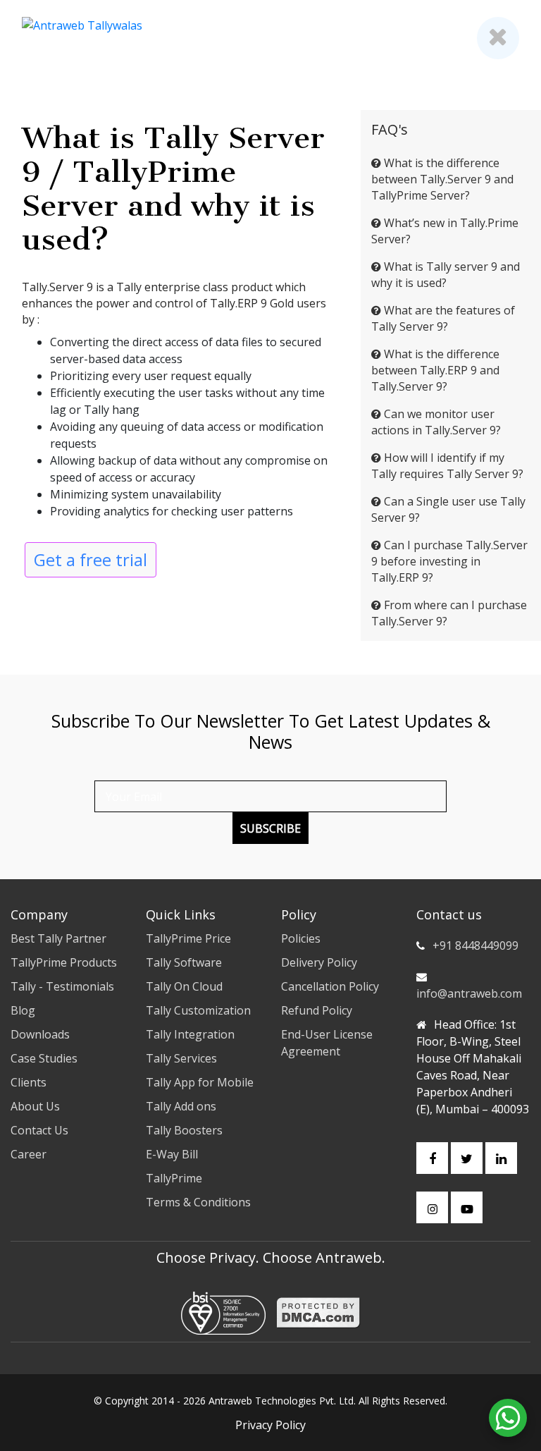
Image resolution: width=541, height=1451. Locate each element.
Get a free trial (90, 559)
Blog (23, 1010)
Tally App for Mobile (200, 1082)
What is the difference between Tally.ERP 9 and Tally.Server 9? (435, 370)
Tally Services (181, 1058)
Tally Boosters (184, 1130)
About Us (35, 1106)
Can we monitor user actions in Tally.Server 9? (436, 422)
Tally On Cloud (184, 986)
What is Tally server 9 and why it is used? (445, 274)
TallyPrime (174, 1178)
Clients (28, 1082)
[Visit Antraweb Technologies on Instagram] (432, 1207)
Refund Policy (316, 1010)
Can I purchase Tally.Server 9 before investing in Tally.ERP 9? (449, 561)
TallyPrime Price (188, 938)
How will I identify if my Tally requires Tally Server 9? (447, 466)
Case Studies (44, 1058)
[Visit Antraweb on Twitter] (467, 1158)
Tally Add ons (181, 1106)
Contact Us (39, 1130)
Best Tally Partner (58, 938)
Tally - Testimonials (62, 986)
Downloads (40, 1034)
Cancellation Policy (330, 986)
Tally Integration (190, 1034)
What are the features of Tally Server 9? (443, 318)
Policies (301, 938)
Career (28, 1154)
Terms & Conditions (198, 1202)
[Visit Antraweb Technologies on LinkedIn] (501, 1158)
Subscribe (270, 828)
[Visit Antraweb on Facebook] (432, 1158)
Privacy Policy (270, 1425)
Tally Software (184, 962)
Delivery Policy (319, 962)
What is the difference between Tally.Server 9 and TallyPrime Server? (442, 179)
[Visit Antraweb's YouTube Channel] (467, 1207)
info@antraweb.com (469, 993)
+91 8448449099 (475, 945)
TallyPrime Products (64, 962)
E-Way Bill (172, 1154)
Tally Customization (198, 1010)
